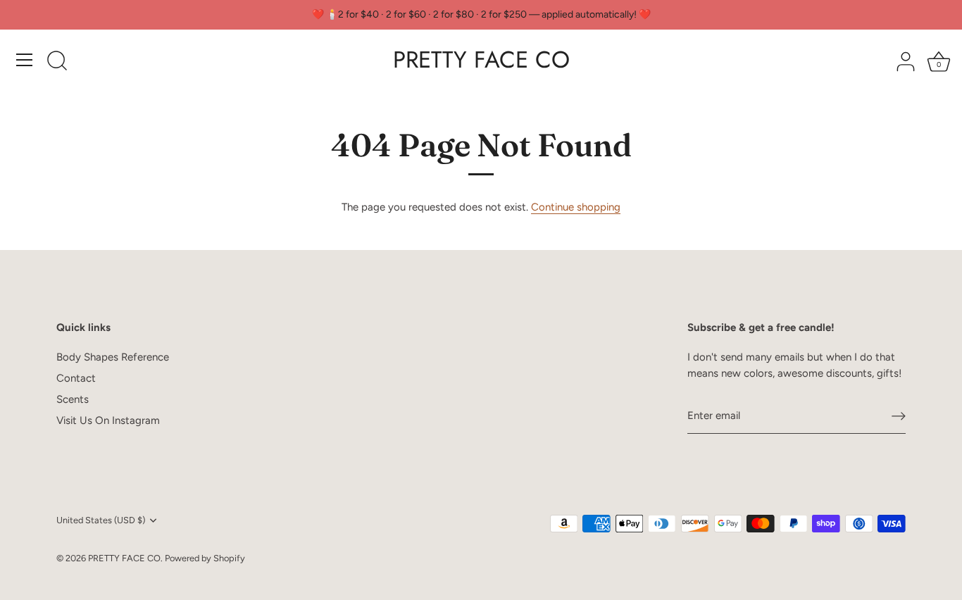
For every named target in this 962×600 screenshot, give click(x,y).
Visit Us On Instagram (108, 420)
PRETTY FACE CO (481, 60)
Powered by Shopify (205, 558)
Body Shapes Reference (112, 357)
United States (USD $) (100, 520)
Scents (72, 399)
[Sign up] (899, 415)
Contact (76, 378)
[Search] (57, 61)
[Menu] (24, 59)
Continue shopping (575, 207)
